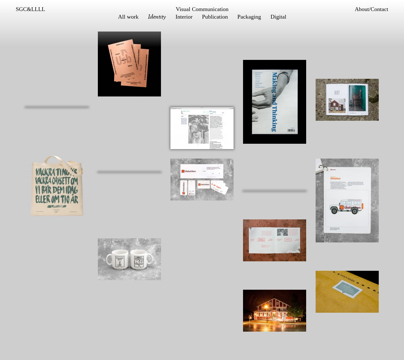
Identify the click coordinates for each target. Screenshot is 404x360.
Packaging (249, 17)
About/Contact (371, 9)
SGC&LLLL (30, 9)
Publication (215, 17)
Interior (184, 17)
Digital (278, 17)
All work (128, 17)
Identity (157, 16)
